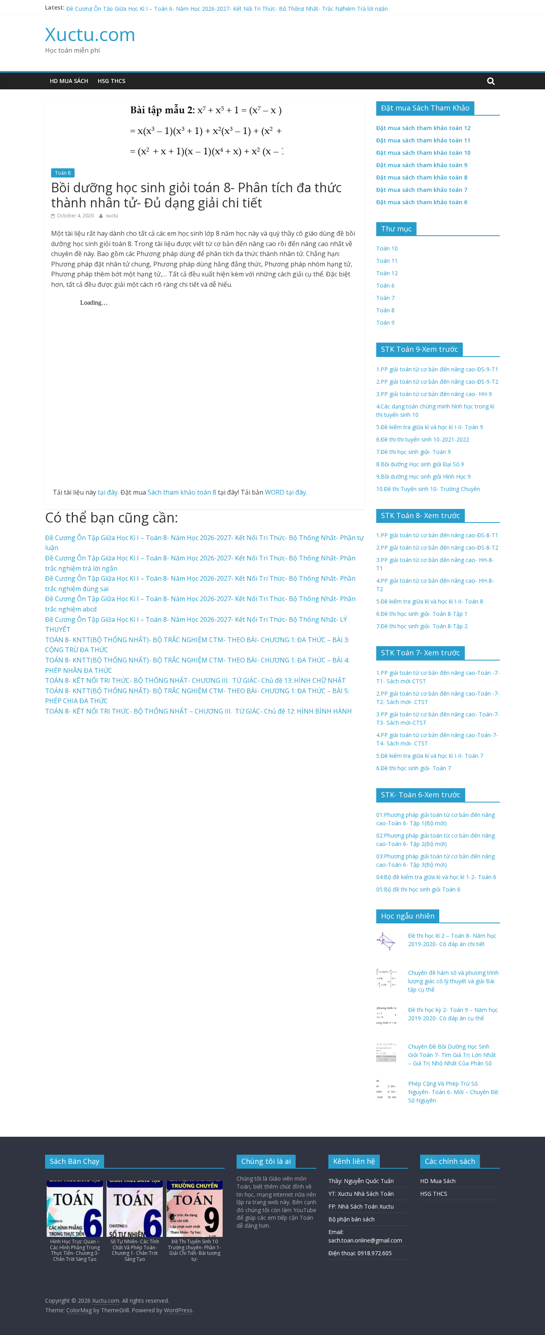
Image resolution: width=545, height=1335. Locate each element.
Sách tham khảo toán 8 (182, 492)
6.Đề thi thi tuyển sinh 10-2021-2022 (422, 439)
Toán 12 (387, 273)
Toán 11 (387, 260)
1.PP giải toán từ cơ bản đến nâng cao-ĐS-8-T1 (437, 535)
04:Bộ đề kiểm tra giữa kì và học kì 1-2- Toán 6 (436, 877)
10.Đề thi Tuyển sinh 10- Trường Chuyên (428, 489)
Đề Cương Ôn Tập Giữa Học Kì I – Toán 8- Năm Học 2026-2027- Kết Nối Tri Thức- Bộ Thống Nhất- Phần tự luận (210, 7)
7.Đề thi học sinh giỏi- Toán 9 (413, 452)
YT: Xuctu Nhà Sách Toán (361, 1193)
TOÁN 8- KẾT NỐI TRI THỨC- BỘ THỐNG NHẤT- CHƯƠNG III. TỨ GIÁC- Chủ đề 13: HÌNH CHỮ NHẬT (195, 680)
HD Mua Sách (69, 81)
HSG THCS (111, 81)
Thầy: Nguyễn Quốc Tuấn (361, 1181)
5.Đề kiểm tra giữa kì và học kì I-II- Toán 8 (429, 601)
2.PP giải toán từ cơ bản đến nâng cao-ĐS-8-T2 (437, 547)
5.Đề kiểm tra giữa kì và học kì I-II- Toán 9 (429, 427)
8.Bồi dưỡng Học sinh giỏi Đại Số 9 (420, 464)
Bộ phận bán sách (351, 1219)
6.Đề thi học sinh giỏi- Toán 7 (413, 768)
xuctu (112, 215)
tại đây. (108, 492)
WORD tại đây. (286, 492)
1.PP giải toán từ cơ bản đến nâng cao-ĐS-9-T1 (437, 369)
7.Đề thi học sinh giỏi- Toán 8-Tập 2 (422, 626)
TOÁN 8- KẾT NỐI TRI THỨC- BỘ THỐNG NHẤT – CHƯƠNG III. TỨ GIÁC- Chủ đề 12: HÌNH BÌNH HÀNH (198, 711)
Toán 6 (385, 285)
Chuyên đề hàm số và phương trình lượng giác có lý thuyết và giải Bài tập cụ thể (453, 981)
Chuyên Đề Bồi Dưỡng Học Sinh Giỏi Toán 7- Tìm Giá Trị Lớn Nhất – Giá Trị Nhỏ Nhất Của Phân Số (452, 1055)
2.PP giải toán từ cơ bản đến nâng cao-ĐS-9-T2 (437, 381)
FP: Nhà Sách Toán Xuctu (361, 1206)
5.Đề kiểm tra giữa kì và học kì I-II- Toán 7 (429, 755)
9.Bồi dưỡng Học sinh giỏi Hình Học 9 (423, 476)
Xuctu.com (90, 34)
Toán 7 (385, 298)
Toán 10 (387, 248)
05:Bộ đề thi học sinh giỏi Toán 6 (418, 889)
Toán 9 (385, 322)
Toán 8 (63, 173)
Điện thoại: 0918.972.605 (360, 1253)
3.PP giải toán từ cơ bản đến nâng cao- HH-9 (434, 394)
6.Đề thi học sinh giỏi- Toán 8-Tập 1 (422, 613)
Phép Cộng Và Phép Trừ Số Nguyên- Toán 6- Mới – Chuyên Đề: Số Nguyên (453, 1092)
